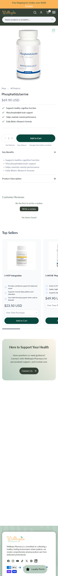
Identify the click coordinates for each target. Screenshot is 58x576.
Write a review (29, 209)
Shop (4, 88)
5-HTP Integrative (13, 275)
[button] (53, 30)
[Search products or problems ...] (52, 19)
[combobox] (29, 20)
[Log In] (41, 12)
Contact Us (27, 371)
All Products (15, 88)
